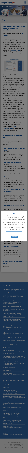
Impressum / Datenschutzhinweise (14, 231)
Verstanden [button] (14, 236)
